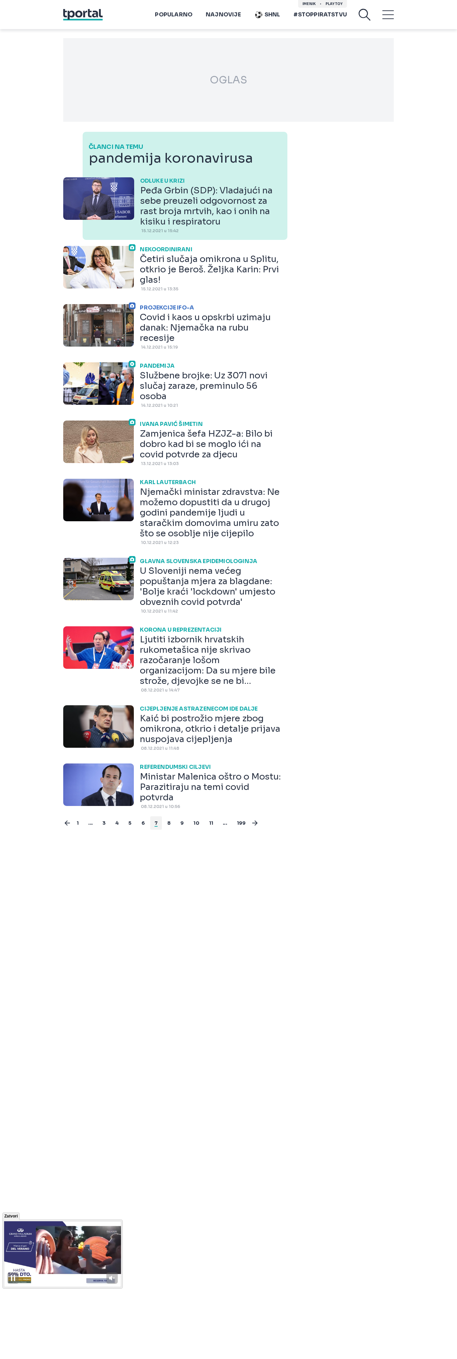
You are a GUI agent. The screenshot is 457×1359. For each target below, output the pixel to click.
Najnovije (223, 14)
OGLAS (228, 80)
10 (196, 823)
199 (241, 823)
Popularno (173, 14)
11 (211, 823)
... (90, 823)
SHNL (272, 14)
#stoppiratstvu (320, 14)
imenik (309, 4)
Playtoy (334, 4)
